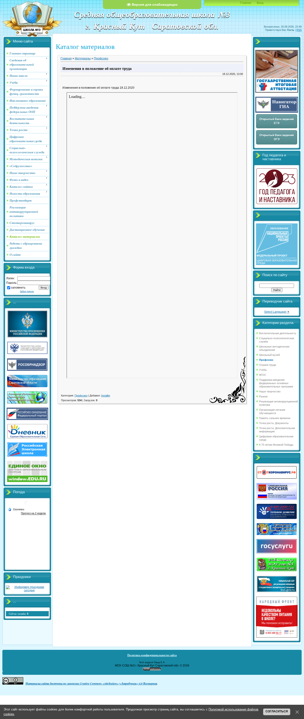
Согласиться (277, 711)
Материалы (83, 58)
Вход (260, 3)
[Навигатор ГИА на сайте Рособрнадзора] (276, 111)
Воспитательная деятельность (277, 333)
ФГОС (262, 374)
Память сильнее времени (274, 418)
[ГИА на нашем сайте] (276, 91)
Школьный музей (269, 354)
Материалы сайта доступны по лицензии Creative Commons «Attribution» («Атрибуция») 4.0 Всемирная (91, 683)
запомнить (18, 287)
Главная (245, 3)
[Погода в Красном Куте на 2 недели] (33, 513)
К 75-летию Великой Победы (276, 444)
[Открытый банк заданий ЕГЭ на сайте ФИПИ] (276, 128)
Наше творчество (269, 391)
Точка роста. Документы (274, 423)
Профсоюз (101, 58)
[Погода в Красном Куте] (27, 505)
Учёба (262, 369)
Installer (105, 395)
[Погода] (16, 509)
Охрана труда (267, 364)
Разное (263, 396)
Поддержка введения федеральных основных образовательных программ (276, 383)
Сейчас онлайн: (18, 613)
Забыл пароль (27, 291)
